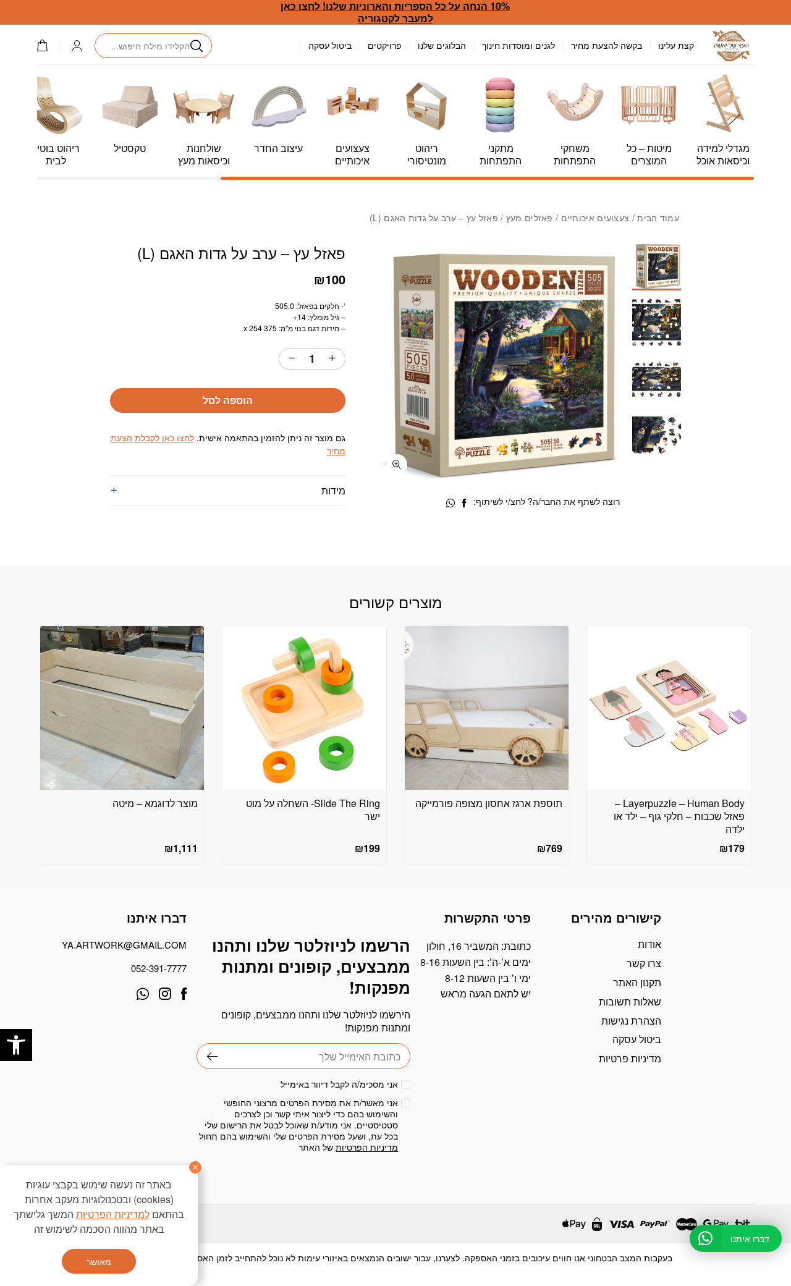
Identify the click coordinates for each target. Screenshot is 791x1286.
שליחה (207, 1056)
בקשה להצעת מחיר (606, 45)
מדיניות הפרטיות (367, 1147)
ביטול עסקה (330, 45)
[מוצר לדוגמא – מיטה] (122, 708)
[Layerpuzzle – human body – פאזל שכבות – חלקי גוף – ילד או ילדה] (669, 708)
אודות (649, 944)
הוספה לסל (228, 400)
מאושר (99, 1261)
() (48, 45)
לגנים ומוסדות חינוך (518, 45)
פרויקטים (385, 45)
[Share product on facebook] (464, 503)
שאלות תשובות (630, 1001)
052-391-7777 (159, 968)
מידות (333, 490)
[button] (16, 1045)
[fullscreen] (397, 464)
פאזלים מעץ (529, 217)
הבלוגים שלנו (442, 45)
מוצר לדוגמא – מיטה (155, 803)
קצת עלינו (676, 45)
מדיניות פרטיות (630, 1058)
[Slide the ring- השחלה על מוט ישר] (304, 708)
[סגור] (195, 1167)
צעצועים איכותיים (595, 217)
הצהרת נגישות (631, 1020)
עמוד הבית (658, 217)
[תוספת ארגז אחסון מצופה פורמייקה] (487, 708)
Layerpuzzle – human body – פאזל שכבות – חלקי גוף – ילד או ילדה (679, 816)
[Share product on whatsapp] (450, 503)
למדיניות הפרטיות (113, 1214)
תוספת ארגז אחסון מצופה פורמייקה (488, 803)
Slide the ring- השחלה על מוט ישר (313, 809)
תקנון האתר (637, 982)
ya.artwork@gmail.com (124, 944)
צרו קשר (644, 963)
